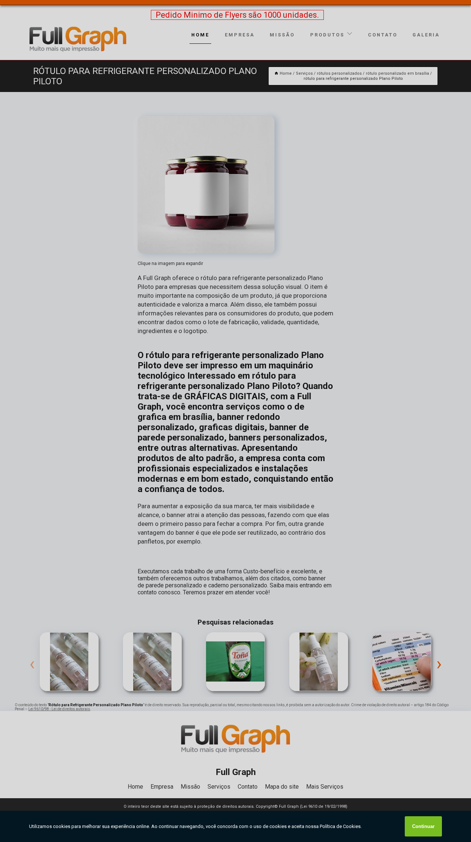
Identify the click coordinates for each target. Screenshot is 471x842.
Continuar (423, 826)
